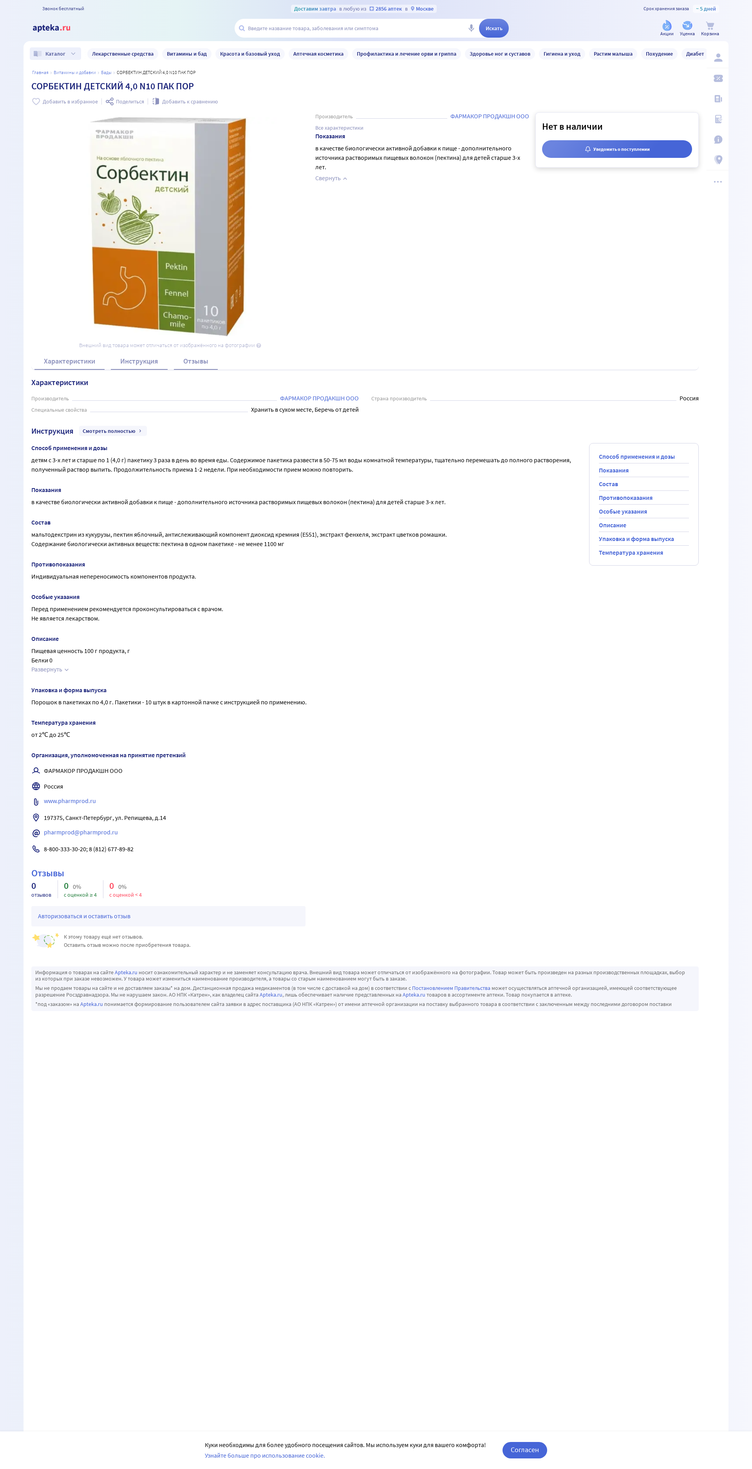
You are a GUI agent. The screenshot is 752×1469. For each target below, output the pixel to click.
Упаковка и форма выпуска (636, 539)
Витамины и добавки (75, 72)
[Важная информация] (717, 139)
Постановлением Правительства (451, 987)
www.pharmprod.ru (70, 801)
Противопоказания (626, 497)
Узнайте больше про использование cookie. (265, 1455)
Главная (40, 72)
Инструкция (139, 360)
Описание (612, 525)
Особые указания (623, 511)
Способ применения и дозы (637, 456)
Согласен (525, 1449)
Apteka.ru (126, 972)
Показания (614, 470)
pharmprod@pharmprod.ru (81, 832)
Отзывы (195, 360)
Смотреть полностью (109, 430)
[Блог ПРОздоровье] (717, 99)
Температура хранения (631, 552)
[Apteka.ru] (58, 28)
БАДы (106, 72)
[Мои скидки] (717, 78)
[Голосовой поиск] (471, 28)
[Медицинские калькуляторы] (717, 119)
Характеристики (69, 360)
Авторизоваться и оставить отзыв (84, 916)
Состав (608, 484)
